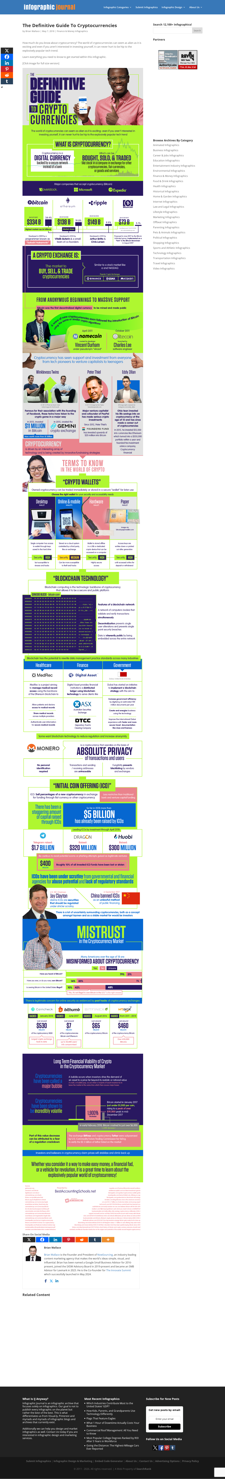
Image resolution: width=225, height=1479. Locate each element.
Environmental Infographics (169, 170)
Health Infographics (164, 186)
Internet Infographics (165, 201)
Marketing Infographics (166, 217)
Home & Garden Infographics (170, 196)
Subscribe (164, 1426)
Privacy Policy (190, 1461)
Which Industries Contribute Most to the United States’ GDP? (109, 1405)
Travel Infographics (164, 263)
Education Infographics (166, 160)
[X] (29, 1239)
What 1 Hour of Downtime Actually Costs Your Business (112, 1424)
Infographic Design (172, 7)
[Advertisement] (82, 1334)
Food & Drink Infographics (168, 181)
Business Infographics (165, 150)
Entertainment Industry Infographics (174, 165)
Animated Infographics (166, 145)
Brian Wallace (33, 31)
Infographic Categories (116, 7)
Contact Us (146, 1461)
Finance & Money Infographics (72, 31)
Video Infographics (164, 268)
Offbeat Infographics (165, 222)
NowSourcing (105, 1254)
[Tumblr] (95, 1239)
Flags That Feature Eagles (101, 1418)
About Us (194, 7)
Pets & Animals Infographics (169, 232)
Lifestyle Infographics (165, 212)
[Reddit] (81, 1239)
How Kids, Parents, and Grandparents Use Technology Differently (110, 1412)
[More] (108, 1239)
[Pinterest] (68, 1239)
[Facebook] (42, 1239)
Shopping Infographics (166, 243)
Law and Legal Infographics (168, 206)
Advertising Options (167, 1461)
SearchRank (144, 1469)
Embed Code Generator (109, 1461)
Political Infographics (165, 237)
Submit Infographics (147, 7)
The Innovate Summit (118, 1270)
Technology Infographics (167, 253)
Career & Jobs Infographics (168, 155)
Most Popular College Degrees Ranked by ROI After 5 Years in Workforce (112, 1439)
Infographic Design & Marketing (73, 1461)
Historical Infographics (166, 191)
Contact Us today (56, 1432)
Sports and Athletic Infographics (171, 248)
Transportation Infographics (169, 258)
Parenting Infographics (166, 227)
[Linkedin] (55, 1239)
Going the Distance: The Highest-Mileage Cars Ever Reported (112, 1447)
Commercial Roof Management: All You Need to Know (112, 1432)
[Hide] (2, 87)
